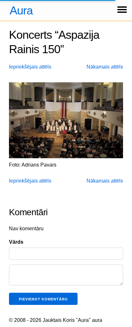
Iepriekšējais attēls (30, 66)
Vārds (16, 242)
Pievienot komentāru (43, 299)
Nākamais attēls (105, 66)
